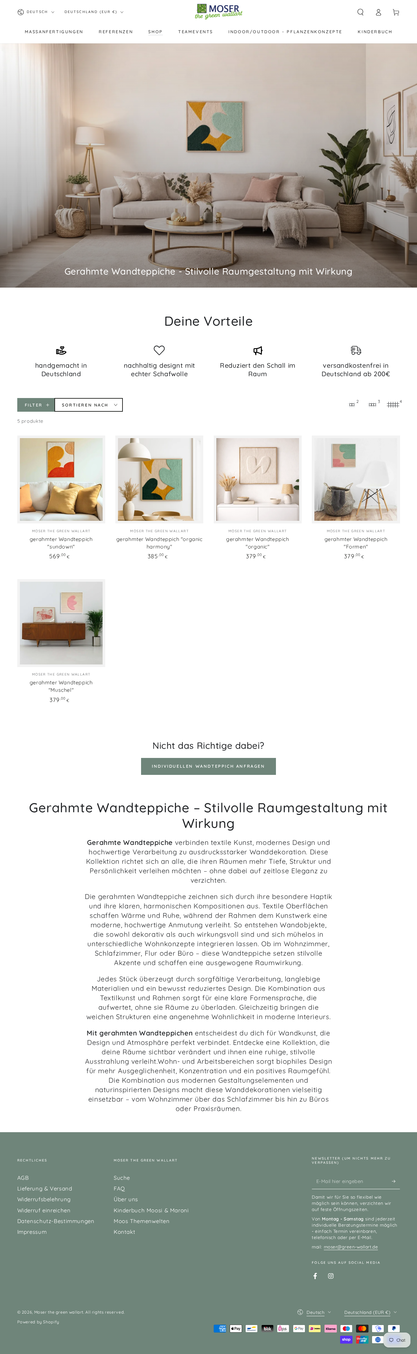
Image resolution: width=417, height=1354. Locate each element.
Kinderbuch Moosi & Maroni (151, 1210)
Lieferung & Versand (44, 1188)
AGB (23, 1177)
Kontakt (124, 1231)
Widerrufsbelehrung (44, 1199)
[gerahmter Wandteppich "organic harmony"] (159, 479)
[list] (208, 362)
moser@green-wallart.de (351, 1246)
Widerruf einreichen (44, 1210)
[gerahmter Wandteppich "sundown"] (61, 479)
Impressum (32, 1231)
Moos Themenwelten (142, 1221)
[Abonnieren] (396, 1181)
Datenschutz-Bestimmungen (55, 1221)
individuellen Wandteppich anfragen (208, 766)
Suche (122, 1177)
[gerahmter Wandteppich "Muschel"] (61, 623)
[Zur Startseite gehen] (219, 12)
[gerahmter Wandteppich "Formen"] (356, 479)
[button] (360, 12)
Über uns (126, 1199)
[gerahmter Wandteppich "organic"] (258, 479)
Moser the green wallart (59, 1312)
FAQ (119, 1188)
